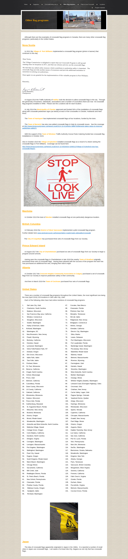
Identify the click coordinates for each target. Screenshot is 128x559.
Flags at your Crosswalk (87, 4)
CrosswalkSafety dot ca (51, 4)
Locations (102, 4)
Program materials (100, 7)
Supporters (36, 4)
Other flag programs (69, 4)
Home (25, 4)
